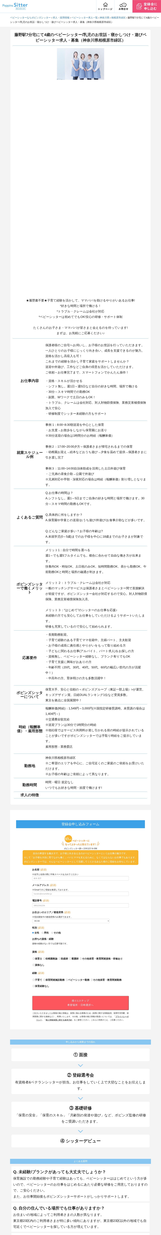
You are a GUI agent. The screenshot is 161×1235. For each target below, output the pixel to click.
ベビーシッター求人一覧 (84, 17)
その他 (57, 932)
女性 (36, 932)
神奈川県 (104, 17)
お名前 (39, 869)
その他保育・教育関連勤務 (107, 980)
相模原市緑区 (118, 17)
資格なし (40, 965)
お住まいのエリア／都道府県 (51, 912)
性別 (38, 927)
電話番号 (40, 900)
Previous (55, 171)
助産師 (64, 958)
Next (106, 171)
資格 (38, 951)
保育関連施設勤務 (55, 980)
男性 (46, 932)
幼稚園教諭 (51, 958)
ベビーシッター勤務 (79, 980)
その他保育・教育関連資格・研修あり (102, 958)
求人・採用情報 (61, 17)
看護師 (75, 958)
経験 (38, 973)
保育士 (38, 958)
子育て (38, 980)
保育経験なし (42, 986)
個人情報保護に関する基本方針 (59, 1020)
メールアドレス (44, 885)
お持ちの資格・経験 (43, 939)
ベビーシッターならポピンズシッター (30, 17)
